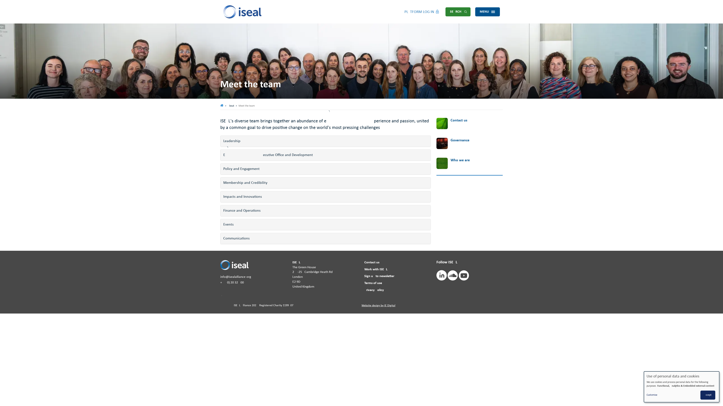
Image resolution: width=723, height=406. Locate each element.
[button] (325, 141)
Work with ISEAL (375, 269)
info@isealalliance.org (235, 277)
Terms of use (373, 283)
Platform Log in (419, 12)
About (231, 106)
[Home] (242, 11)
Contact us (459, 120)
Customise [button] (652, 395)
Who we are (460, 160)
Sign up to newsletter (379, 276)
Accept (708, 395)
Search (455, 12)
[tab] (325, 141)
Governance (460, 140)
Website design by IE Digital (378, 305)
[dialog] (681, 386)
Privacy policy (374, 290)
